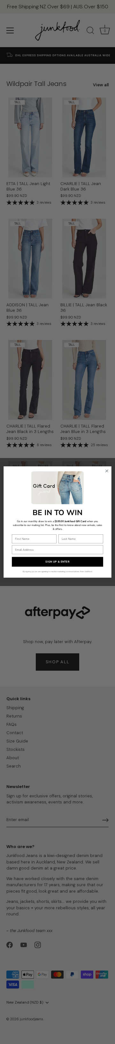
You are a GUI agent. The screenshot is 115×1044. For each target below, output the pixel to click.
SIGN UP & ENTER (57, 562)
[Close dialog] (107, 471)
